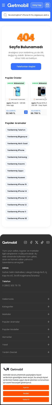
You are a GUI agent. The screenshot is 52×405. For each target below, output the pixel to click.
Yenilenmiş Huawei (16, 177)
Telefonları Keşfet (26, 66)
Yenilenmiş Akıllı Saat (17, 143)
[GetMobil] (18, 5)
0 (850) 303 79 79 (11, 285)
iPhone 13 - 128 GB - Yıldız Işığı (16, 104)
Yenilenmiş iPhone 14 (17, 191)
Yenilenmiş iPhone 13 (17, 198)
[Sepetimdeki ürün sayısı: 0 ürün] (47, 5)
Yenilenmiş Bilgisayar (17, 136)
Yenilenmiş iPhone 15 (17, 184)
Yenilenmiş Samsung (17, 157)
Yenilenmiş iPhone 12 (17, 204)
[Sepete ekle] (26, 112)
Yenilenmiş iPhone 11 (16, 211)
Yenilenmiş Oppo (15, 170)
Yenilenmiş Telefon (16, 129)
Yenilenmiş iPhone (15, 150)
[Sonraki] (45, 98)
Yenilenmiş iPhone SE (17, 218)
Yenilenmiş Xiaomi (16, 163)
